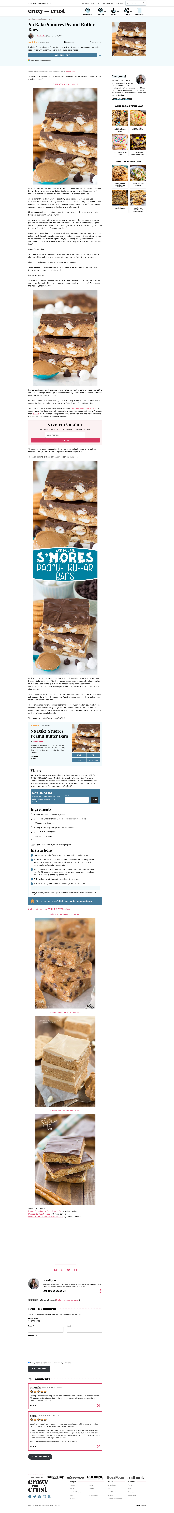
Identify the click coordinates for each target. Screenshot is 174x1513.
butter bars (91, 408)
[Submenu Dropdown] (105, 11)
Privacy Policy (56, 1505)
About (93, 3)
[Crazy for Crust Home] (46, 11)
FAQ (98, 3)
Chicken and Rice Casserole (137, 184)
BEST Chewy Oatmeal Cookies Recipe (120, 129)
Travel (130, 1485)
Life (129, 1488)
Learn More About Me (54, 1291)
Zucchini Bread (120, 208)
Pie (90, 1492)
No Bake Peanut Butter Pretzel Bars (65, 1110)
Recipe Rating (33, 1318)
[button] (29, 42)
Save (79, 755)
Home (30, 19)
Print (79, 760)
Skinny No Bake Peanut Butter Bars (65, 914)
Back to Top (141, 1505)
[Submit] (143, 3)
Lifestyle (131, 1492)
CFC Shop (120, 3)
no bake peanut (79, 408)
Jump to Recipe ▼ (62, 55)
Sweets (101, 14)
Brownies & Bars (94, 1495)
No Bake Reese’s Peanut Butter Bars (137, 153)
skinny (36, 414)
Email (67, 796)
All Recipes (87, 14)
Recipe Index (37, 19)
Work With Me (112, 1492)
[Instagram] (44, 1498)
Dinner (91, 1485)
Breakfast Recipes (76, 1492)
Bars (50, 19)
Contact (110, 1495)
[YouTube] (49, 1498)
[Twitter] (34, 1498)
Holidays (126, 14)
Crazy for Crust (38, 1486)
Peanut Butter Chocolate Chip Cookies (120, 185)
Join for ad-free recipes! (38, 3)
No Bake (44, 19)
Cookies (91, 1488)
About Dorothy (112, 1485)
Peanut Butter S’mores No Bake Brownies (45, 1217)
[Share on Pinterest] (61, 1270)
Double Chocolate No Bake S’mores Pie (44, 1211)
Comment (32, 1335)
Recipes (73, 1481)
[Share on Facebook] (55, 1270)
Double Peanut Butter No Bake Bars (65, 1012)
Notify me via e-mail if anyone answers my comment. (50, 1363)
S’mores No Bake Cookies (39, 1214)
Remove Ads (93, 760)
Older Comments (40, 1457)
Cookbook (139, 14)
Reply (33, 1405)
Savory (114, 14)
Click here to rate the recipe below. (75, 901)
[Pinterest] (39, 1498)
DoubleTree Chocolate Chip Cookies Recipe (138, 209)
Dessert (72, 1485)
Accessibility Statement (115, 1499)
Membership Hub (108, 3)
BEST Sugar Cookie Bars (120, 153)
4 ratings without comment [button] (67, 1300)
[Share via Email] (75, 1270)
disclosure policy (70, 71)
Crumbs (131, 1481)
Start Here (85, 3)
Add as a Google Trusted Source (40, 60)
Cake (71, 1495)
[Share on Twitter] (68, 1270)
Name (31, 1326)
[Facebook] (29, 1498)
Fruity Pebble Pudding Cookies (137, 129)
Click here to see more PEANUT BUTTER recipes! (49, 909)
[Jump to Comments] (100, 55)
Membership (132, 1495)
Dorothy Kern (41, 36)
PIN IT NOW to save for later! (65, 84)
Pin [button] (93, 755)
